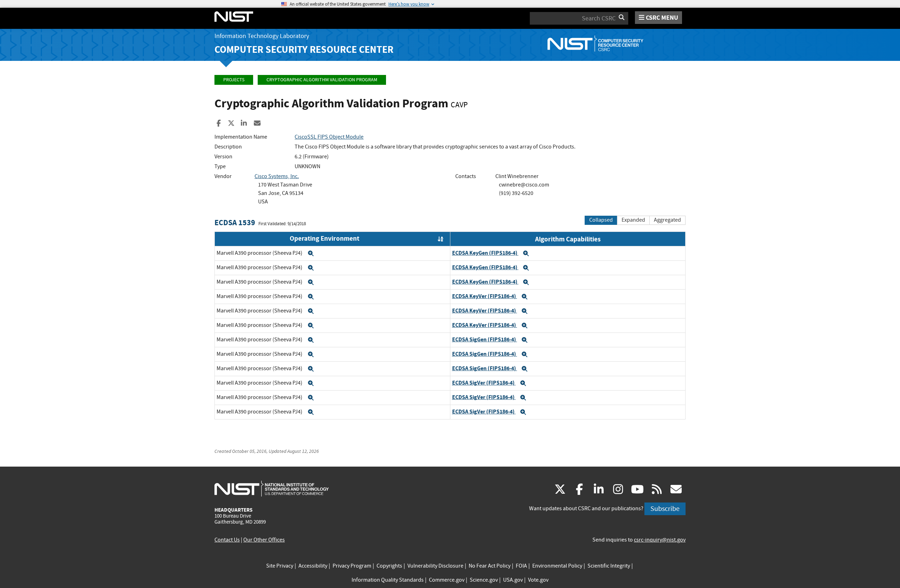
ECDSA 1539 (234, 222)
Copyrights (389, 565)
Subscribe (665, 508)
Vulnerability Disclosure (435, 565)
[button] (310, 253)
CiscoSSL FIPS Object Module (329, 136)
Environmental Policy (557, 565)
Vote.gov (538, 579)
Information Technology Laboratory (261, 36)
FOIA (521, 565)
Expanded (633, 219)
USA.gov (513, 579)
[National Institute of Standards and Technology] (271, 488)
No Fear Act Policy (489, 565)
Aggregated (667, 219)
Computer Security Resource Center (303, 49)
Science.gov (484, 579)
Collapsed (601, 219)
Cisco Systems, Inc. (277, 176)
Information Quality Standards (388, 579)
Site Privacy (279, 565)
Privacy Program (352, 565)
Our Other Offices (264, 539)
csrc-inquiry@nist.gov (660, 539)
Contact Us (227, 539)
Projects (233, 79)
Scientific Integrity (608, 565)
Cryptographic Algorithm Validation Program (321, 79)
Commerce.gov (446, 579)
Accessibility (312, 565)
